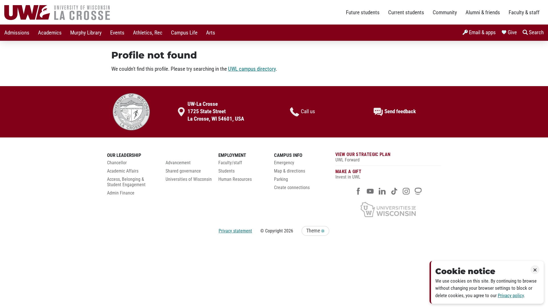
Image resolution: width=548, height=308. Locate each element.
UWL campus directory (252, 69)
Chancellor (117, 162)
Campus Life (184, 33)
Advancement (178, 162)
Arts (210, 33)
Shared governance (183, 171)
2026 (288, 231)
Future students (363, 12)
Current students (406, 12)
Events (117, 33)
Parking (281, 179)
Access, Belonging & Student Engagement (126, 182)
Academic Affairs (122, 171)
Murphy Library (86, 33)
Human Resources (235, 179)
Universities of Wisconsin (189, 179)
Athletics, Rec (147, 33)
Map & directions (289, 171)
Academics (50, 33)
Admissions (16, 33)
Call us (308, 111)
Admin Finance (120, 193)
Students (226, 171)
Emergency (284, 162)
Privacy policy (511, 295)
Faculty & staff (524, 12)
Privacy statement (235, 231)
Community (445, 12)
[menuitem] (17, 33)
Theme (313, 231)
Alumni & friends (483, 12)
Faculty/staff (230, 162)
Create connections (292, 187)
